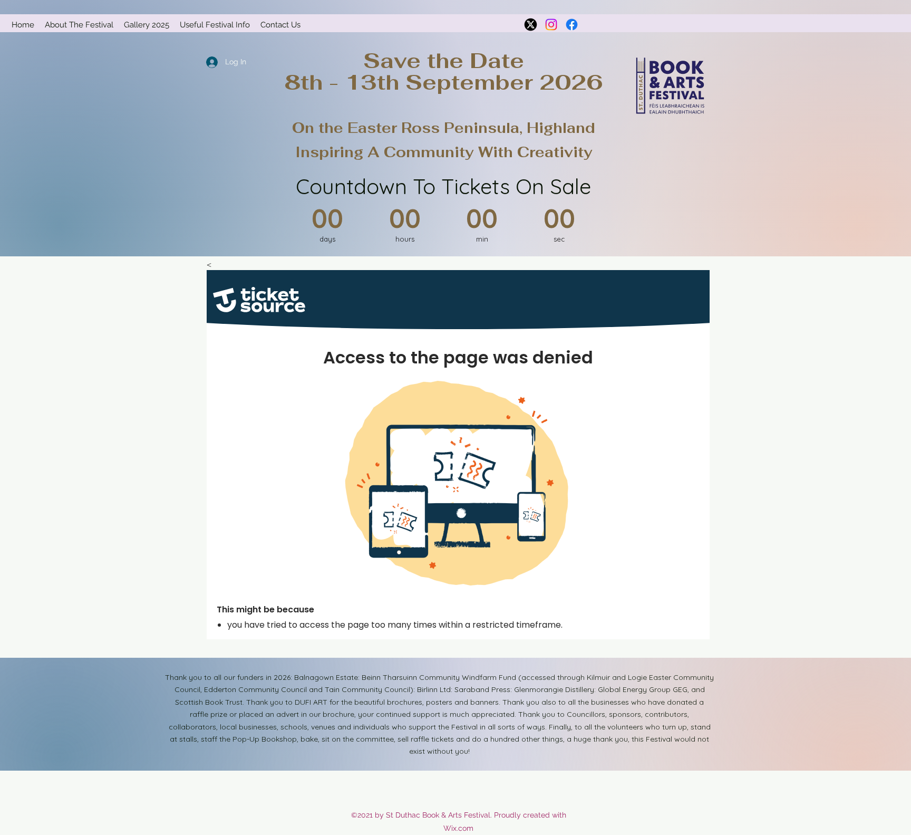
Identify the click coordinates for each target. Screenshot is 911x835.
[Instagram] (551, 24)
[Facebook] (571, 24)
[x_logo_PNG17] (530, 24)
